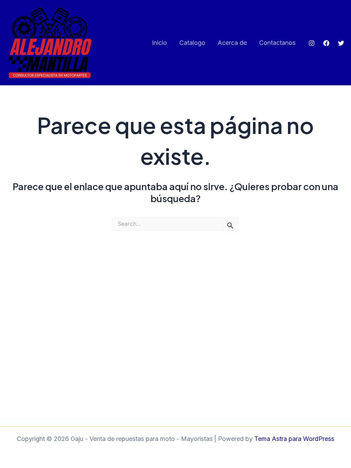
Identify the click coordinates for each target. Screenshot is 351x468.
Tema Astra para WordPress (294, 438)
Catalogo (192, 42)
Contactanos (277, 42)
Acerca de (232, 42)
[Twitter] (341, 43)
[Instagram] (311, 43)
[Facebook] (326, 43)
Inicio (159, 42)
